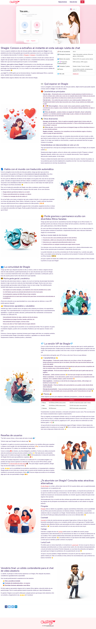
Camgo (60, 531)
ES (82, 2)
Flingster (26, 55)
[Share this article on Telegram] (9, 606)
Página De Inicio (62, 2)
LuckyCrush (75, 545)
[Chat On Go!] (14, 2)
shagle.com (75, 74)
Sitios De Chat (73, 2)
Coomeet (43, 520)
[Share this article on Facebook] (6, 606)
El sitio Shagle (45, 486)
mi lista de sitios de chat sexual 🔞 (18, 464)
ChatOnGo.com (50, 625)
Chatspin (32, 55)
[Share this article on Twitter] (12, 606)
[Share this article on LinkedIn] (16, 606)
